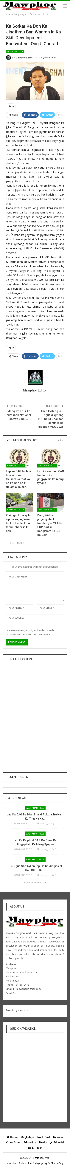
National (58, 1137)
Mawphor (12, 1163)
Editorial (59, 1142)
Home (14, 1137)
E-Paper (37, 1147)
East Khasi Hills (15, 51)
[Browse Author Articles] (35, 377)
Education (30, 1142)
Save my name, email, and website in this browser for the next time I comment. (31, 632)
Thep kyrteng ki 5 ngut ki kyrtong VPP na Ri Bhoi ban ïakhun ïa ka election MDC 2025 (50, 418)
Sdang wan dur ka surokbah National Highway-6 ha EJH (19, 415)
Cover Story (13, 1142)
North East (43, 1137)
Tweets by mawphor (17, 1010)
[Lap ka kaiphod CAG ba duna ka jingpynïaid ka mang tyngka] (50, 458)
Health (43, 1142)
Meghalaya (27, 1137)
